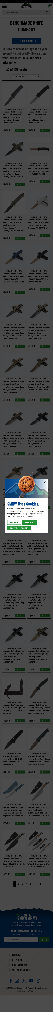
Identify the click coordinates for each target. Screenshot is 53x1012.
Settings (14, 522)
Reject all (30, 522)
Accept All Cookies (19, 528)
